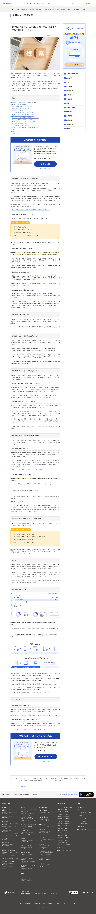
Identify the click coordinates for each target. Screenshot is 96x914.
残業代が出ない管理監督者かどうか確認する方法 (24, 127)
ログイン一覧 (89, 3)
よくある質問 (14, 133)
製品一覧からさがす (45, 864)
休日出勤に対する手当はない (20, 123)
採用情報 (28, 903)
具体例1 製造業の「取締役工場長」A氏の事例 (25, 118)
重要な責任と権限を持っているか (21, 108)
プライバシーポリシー (61, 903)
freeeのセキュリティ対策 (84, 812)
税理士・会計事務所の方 (43, 3)
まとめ (12, 129)
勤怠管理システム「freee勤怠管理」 (30, 628)
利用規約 (50, 903)
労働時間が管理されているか (20, 110)
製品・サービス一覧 (20, 3)
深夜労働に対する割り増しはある (21, 125)
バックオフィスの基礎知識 (65, 807)
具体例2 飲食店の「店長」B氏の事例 (23, 119)
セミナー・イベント (83, 818)
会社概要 (18, 903)
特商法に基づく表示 (39, 903)
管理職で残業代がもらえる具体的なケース (22, 116)
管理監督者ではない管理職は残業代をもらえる (23, 114)
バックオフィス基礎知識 (20, 9)
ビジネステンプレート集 (64, 850)
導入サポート (81, 810)
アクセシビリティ (75, 903)
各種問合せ (79, 826)
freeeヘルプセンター (82, 821)
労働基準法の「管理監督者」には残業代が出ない (24, 102)
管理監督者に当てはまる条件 (18, 104)
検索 (81, 3)
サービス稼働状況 (81, 823)
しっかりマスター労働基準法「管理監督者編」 (42, 426)
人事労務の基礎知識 (35, 9)
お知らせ (80, 815)
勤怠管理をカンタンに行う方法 (19, 131)
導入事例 (42, 866)
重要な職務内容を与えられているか (22, 106)
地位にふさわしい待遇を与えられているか (24, 112)
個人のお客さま (31, 3)
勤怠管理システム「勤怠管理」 (30, 692)
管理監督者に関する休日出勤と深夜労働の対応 (23, 121)
